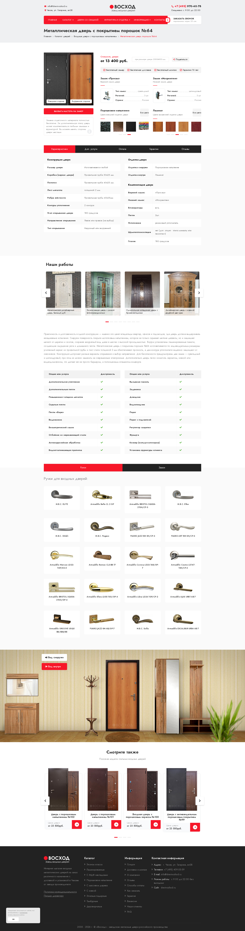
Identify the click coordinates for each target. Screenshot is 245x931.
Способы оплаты (135, 885)
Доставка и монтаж (137, 869)
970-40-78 (188, 6)
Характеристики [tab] (59, 149)
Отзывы (131, 880)
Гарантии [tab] (153, 149)
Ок (13, 919)
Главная (52, 19)
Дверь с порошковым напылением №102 (63, 815)
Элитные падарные (97, 896)
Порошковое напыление (99, 880)
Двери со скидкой (88, 19)
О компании (133, 875)
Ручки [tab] (83, 467)
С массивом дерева (97, 885)
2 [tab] (124, 134)
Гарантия (131, 896)
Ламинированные (95, 869)
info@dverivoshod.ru (57, 6)
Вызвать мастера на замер (68, 111)
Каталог (67, 19)
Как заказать (133, 890)
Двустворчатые (94, 906)
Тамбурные (92, 901)
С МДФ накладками (97, 875)
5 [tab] (186, 134)
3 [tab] (129, 134)
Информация (141, 19)
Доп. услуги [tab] (91, 149)
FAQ (129, 911)
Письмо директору (54, 895)
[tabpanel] (105, 127)
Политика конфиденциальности (60, 892)
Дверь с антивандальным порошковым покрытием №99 (182, 817)
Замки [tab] (162, 467)
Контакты (159, 19)
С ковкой (91, 890)
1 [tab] (120, 134)
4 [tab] (181, 134)
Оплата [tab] (122, 149)
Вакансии (132, 901)
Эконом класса (94, 864)
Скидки (131, 864)
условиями (24, 912)
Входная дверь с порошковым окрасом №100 (142, 815)
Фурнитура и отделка (116, 19)
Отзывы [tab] (185, 149)
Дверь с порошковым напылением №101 (102, 815)
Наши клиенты (134, 906)
